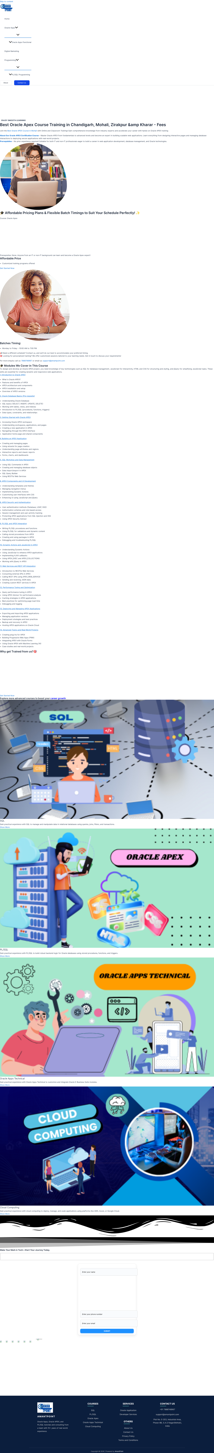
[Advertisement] (107, 102)
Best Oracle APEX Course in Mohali (22, 131)
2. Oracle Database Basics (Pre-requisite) (17, 396)
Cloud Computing (93, 1426)
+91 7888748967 (167, 1409)
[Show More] (107, 759)
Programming (10, 60)
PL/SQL (93, 1414)
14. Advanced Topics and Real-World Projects (19, 630)
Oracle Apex (92, 1418)
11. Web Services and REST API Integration (18, 566)
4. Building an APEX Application (13, 438)
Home (6, 19)
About (5, 83)
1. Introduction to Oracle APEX (12, 375)
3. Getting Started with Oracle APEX (15, 417)
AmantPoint (119, 1451)
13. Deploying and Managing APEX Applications (20, 609)
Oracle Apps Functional (21, 42)
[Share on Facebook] (2, 1343)
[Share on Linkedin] (26, 1343)
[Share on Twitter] (8, 1343)
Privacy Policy (128, 1436)
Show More (5, 827)
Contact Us (22, 83)
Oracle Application (128, 1410)
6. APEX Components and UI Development (18, 481)
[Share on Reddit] (14, 1343)
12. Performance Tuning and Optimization (17, 587)
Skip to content (6, 1)
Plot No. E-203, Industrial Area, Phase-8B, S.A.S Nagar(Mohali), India (167, 1422)
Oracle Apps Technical (93, 1422)
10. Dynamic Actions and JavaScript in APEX (19, 545)
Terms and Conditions (128, 1440)
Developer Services (128, 1414)
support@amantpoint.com (54, 361)
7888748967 (26, 361)
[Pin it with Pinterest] (20, 1343)
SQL (93, 1410)
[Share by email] (32, 1343)
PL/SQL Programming (21, 74)
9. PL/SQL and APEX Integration (13, 523)
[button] (16, 27)
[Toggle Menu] (17, 35)
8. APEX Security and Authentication (15, 502)
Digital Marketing (11, 51)
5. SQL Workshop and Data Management (17, 460)
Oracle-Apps (9, 28)
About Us (128, 1428)
